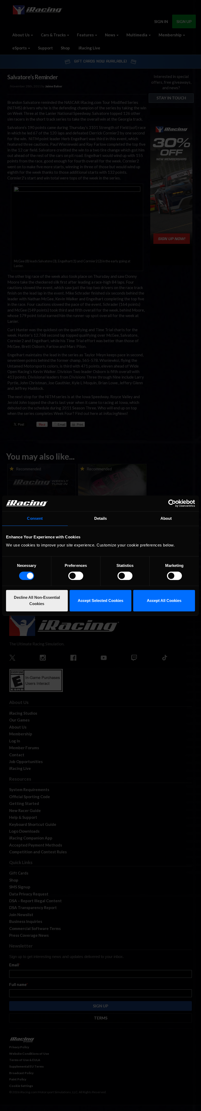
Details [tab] (100, 518)
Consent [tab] (35, 518)
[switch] (75, 576)
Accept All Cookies (164, 600)
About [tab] (166, 518)
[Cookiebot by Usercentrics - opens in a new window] (172, 503)
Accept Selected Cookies (100, 600)
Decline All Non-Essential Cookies (37, 600)
